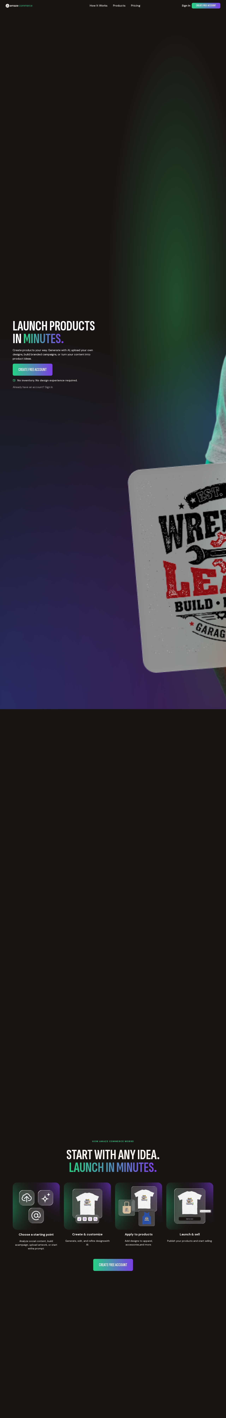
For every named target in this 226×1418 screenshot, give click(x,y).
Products (119, 5)
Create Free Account (206, 5)
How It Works (98, 5)
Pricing (135, 5)
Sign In (186, 5)
